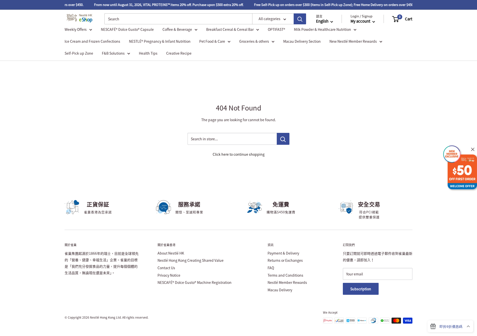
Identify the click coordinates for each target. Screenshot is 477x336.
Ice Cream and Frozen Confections (92, 41)
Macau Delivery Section (302, 41)
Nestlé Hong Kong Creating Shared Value (191, 260)
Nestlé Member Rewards (287, 282)
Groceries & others (254, 41)
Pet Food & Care (212, 41)
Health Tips (148, 53)
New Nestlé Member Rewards (353, 41)
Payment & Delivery (283, 253)
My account (361, 21)
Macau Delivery (280, 289)
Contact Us (166, 267)
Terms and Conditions (285, 275)
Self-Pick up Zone (79, 53)
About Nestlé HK (171, 253)
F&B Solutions (113, 53)
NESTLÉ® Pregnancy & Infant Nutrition (160, 41)
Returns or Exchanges (285, 260)
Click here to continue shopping (239, 154)
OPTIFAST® (276, 29)
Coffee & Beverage (177, 29)
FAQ (271, 267)
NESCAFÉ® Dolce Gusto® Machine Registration (195, 282)
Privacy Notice (169, 275)
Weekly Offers (76, 29)
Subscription (360, 288)
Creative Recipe (179, 53)
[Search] (300, 19)
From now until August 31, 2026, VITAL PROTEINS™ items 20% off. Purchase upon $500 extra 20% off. (166, 4)
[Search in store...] (283, 139)
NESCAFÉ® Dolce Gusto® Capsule (127, 29)
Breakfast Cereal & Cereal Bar (230, 29)
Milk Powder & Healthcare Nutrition (322, 29)
